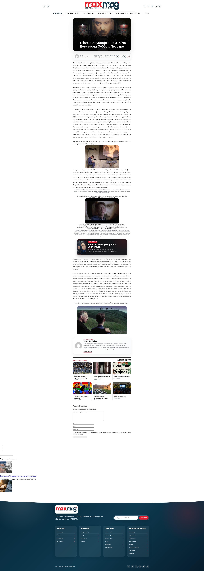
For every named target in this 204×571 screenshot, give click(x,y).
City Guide (132, 550)
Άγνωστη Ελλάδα (134, 547)
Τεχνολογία (132, 535)
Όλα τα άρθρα (88, 351)
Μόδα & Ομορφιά (109, 535)
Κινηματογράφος (102, 39)
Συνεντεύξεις (60, 541)
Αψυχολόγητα (109, 547)
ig (140, 566)
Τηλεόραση (84, 538)
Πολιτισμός (60, 532)
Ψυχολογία (108, 544)
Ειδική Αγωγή (133, 541)
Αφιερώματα (60, 538)
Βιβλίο (58, 535)
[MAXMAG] (102, 5)
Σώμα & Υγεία (108, 538)
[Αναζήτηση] (44, 6)
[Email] (159, 6)
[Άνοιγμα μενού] (48, 6)
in (124, 56)
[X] (148, 6)
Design (107, 541)
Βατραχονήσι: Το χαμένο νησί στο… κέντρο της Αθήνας (18, 476)
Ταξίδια (131, 544)
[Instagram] (152, 6)
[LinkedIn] (156, 6)
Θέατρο (83, 535)
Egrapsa (131, 553)
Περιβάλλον (132, 538)
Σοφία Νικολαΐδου (90, 341)
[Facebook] (144, 6)
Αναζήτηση (143, 517)
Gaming (83, 541)
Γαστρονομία (108, 532)
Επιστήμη (132, 532)
